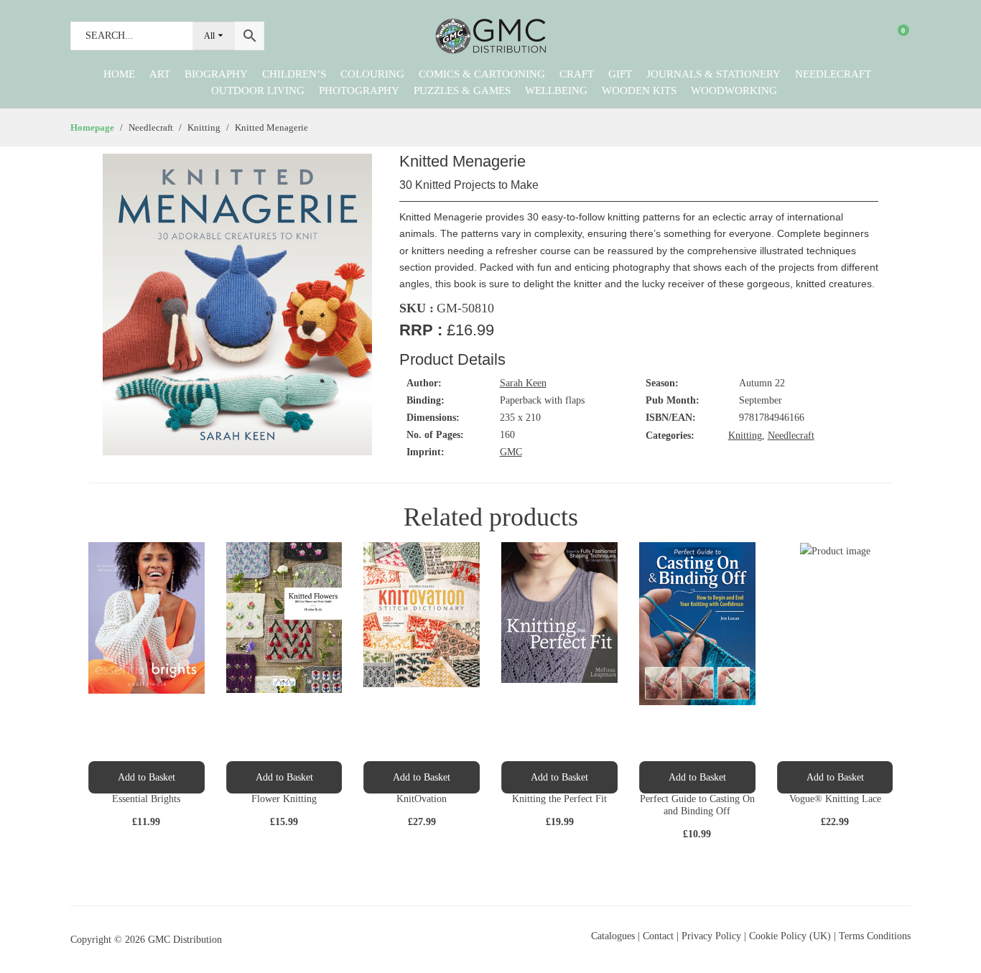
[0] (894, 36)
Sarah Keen (523, 383)
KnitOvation (421, 798)
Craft (576, 74)
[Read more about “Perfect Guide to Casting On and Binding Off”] (697, 777)
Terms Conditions (875, 936)
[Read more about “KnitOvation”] (421, 777)
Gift (620, 74)
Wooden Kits (639, 90)
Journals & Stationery (713, 74)
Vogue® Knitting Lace (835, 798)
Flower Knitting (284, 798)
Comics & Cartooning (482, 74)
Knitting (745, 435)
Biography (216, 74)
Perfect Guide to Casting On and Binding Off (697, 804)
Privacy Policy (711, 936)
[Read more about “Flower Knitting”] (284, 777)
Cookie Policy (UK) (790, 936)
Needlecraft (833, 74)
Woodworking (734, 90)
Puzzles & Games (462, 90)
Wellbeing (556, 90)
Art (159, 74)
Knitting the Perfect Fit (559, 798)
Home (119, 74)
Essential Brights (146, 798)
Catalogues (613, 936)
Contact (660, 936)
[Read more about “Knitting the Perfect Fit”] (559, 777)
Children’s (294, 74)
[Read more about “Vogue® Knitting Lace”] (835, 777)
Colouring (372, 74)
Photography (359, 90)
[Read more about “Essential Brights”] (146, 777)
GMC (511, 452)
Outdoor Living (257, 90)
